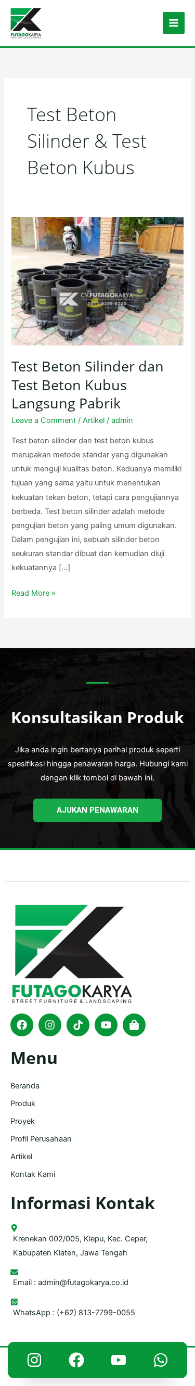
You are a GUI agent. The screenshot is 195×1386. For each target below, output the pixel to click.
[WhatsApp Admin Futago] (160, 1362)
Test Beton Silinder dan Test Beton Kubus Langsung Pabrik (87, 384)
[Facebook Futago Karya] (76, 1362)
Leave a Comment (43, 420)
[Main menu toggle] (174, 23)
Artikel (94, 420)
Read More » (33, 592)
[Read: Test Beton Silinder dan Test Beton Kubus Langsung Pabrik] (97, 281)
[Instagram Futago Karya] (34, 1362)
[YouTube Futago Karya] (118, 1362)
